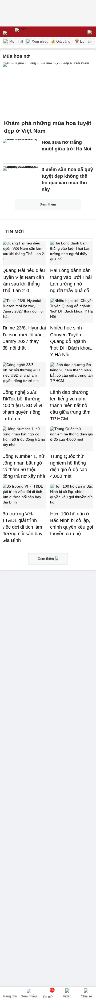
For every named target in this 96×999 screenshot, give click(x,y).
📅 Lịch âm (83, 41)
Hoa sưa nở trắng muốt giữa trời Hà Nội (66, 145)
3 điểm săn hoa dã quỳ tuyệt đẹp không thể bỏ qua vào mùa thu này (67, 179)
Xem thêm (48, 204)
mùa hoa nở (16, 56)
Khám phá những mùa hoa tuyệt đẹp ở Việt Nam (47, 127)
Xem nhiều (39, 41)
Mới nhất (15, 41)
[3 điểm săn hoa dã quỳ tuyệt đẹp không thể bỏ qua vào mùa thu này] (21, 177)
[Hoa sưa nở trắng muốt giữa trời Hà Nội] (21, 150)
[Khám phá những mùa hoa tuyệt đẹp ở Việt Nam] (48, 90)
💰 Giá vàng (60, 41)
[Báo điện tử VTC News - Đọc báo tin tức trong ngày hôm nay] (32, 31)
